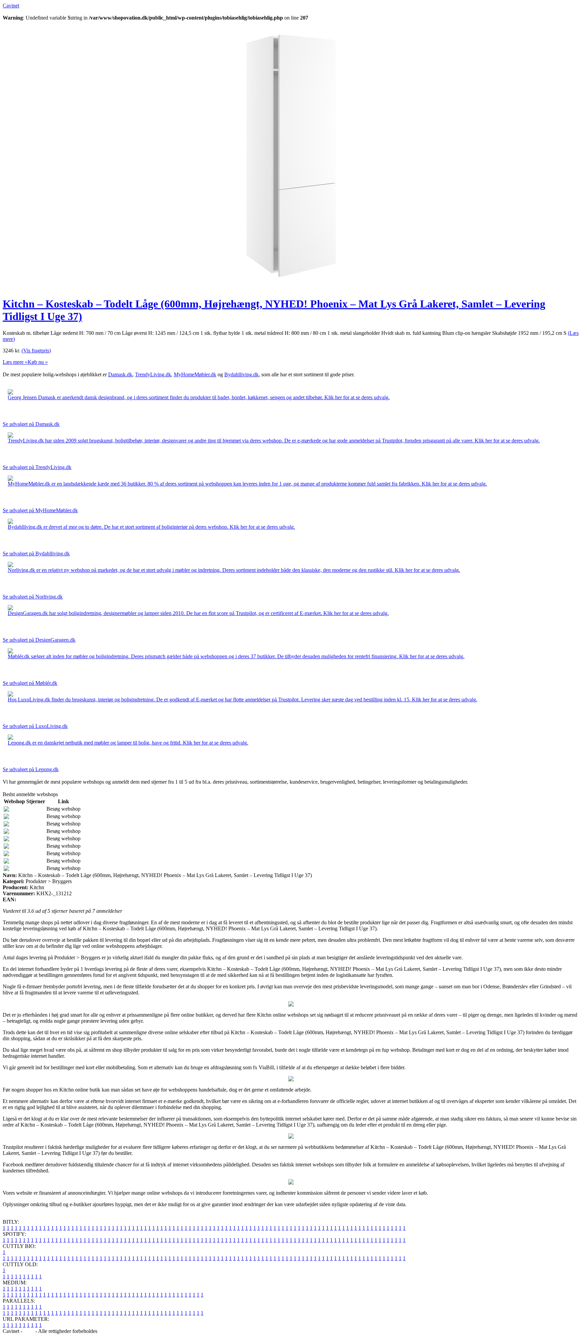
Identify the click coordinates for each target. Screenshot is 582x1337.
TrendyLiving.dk (153, 374)
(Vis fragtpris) (36, 350)
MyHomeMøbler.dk (195, 374)
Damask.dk (120, 374)
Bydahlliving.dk (241, 374)
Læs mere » (15, 362)
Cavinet (11, 5)
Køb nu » (38, 362)
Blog (29, 1331)
